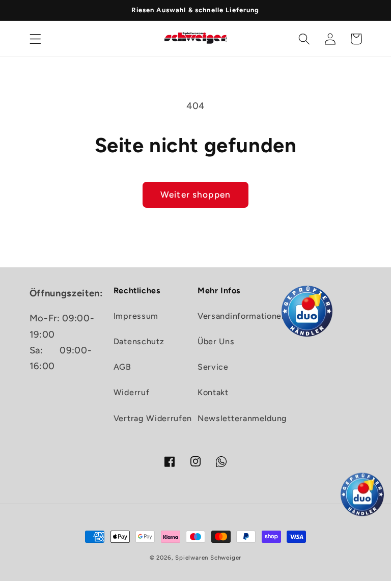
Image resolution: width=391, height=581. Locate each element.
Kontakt (213, 392)
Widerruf (132, 392)
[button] (35, 39)
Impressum (136, 316)
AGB (122, 367)
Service (213, 367)
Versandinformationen (242, 316)
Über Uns (216, 341)
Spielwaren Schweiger (208, 557)
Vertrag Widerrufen (153, 418)
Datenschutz (139, 341)
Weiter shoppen (195, 194)
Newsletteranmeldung (242, 418)
